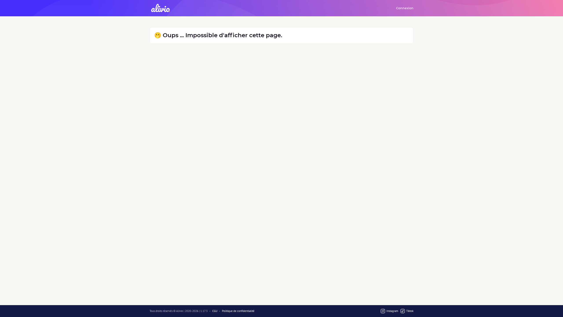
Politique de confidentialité (238, 311)
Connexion (404, 8)
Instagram (392, 311)
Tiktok (409, 311)
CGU (214, 311)
